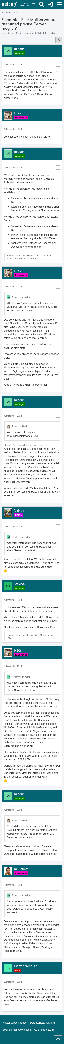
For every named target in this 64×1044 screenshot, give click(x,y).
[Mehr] (58, 65)
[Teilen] (58, 40)
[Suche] (41, 4)
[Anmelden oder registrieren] (50, 4)
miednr (10, 33)
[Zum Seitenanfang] (58, 1038)
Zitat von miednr (21, 297)
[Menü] (59, 4)
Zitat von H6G (19, 426)
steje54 (35, 634)
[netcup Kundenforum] (18, 4)
